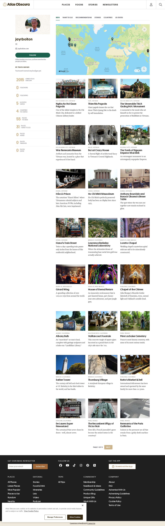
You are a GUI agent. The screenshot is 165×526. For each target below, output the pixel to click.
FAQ (110, 486)
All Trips (61, 482)
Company (114, 477)
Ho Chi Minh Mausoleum (101, 194)
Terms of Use (114, 505)
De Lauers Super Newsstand (64, 425)
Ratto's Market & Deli (131, 380)
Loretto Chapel (128, 243)
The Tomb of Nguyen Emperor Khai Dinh (131, 151)
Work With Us (89, 501)
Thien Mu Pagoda (97, 104)
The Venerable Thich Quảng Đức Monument (132, 105)
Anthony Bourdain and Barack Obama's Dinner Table (133, 197)
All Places (12, 482)
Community (89, 477)
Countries (108, 17)
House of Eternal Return (100, 289)
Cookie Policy (115, 501)
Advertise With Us (117, 490)
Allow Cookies (75, 517)
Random (12, 497)
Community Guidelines (94, 490)
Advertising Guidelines (119, 494)
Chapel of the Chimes (131, 289)
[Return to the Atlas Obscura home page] (17, 4)
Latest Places (14, 486)
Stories (98, 17)
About (112, 482)
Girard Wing (62, 289)
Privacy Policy (115, 497)
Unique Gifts (89, 497)
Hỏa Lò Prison (63, 194)
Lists (35, 494)
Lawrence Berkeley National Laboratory (99, 244)
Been (58, 17)
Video (36, 497)
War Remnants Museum (68, 150)
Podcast (37, 501)
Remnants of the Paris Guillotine (131, 425)
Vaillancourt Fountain (99, 336)
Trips (60, 477)
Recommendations (84, 17)
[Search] (160, 4)
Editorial (38, 477)
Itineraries (37, 490)
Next (108, 447)
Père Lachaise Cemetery (133, 336)
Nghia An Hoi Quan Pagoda (66, 105)
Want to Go (68, 17)
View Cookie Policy (31, 511)
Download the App (124, 466)
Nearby (11, 501)
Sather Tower (63, 380)
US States (119, 17)
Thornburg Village (98, 380)
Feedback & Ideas (92, 486)
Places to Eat (14, 494)
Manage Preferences (55, 517)
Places (11, 477)
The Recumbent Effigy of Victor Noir (101, 425)
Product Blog (89, 494)
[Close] (82, 505)
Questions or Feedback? (82, 523)
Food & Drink (39, 486)
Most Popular (14, 490)
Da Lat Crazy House (98, 150)
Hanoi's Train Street (66, 243)
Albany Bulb (62, 336)
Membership (89, 482)
